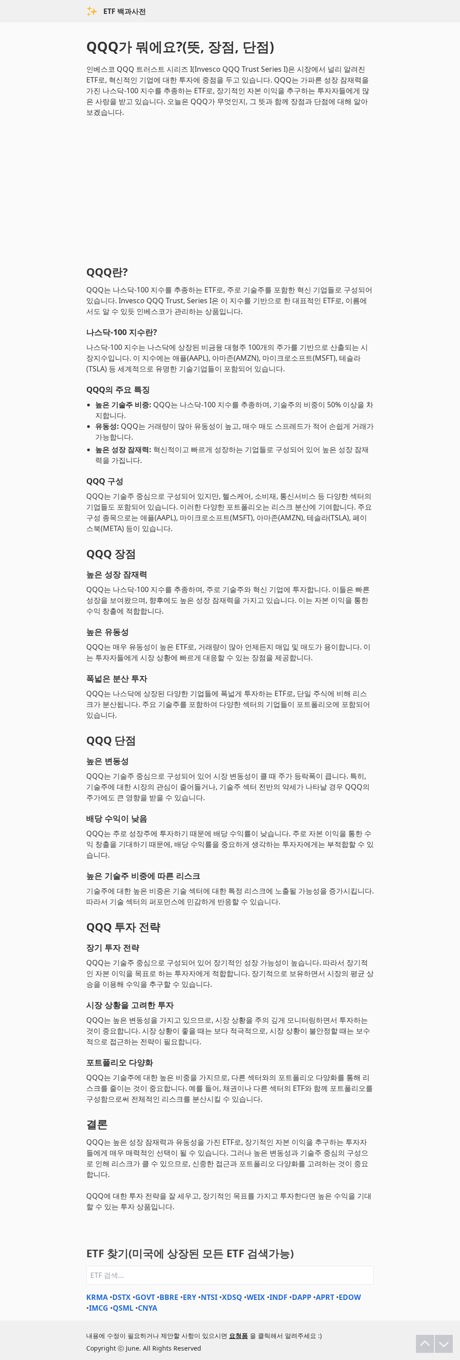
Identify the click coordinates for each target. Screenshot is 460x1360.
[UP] (425, 1344)
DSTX (121, 1297)
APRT (325, 1297)
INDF (279, 1297)
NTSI (209, 1297)
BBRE (168, 1297)
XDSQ (232, 1297)
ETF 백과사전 (124, 11)
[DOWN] (444, 1344)
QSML (123, 1308)
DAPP (301, 1297)
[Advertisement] (230, 189)
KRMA (97, 1297)
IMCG (98, 1308)
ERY (189, 1297)
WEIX (256, 1297)
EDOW (350, 1297)
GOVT (145, 1297)
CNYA (147, 1308)
